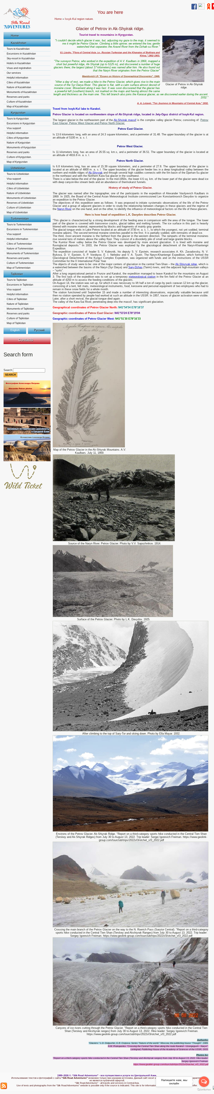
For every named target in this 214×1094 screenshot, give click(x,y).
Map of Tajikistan (16, 323)
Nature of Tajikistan (17, 303)
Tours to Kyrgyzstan (18, 118)
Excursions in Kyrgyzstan (21, 123)
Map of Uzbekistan (17, 212)
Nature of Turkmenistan (20, 248)
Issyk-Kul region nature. (79, 18)
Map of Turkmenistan (19, 267)
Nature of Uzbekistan (19, 193)
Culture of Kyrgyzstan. (19, 157)
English (14, 330)
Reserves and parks (18, 96)
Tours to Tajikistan (17, 279)
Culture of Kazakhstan (19, 101)
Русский (39, 330)
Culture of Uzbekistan (19, 207)
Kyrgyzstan (18, 112)
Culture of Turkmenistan (20, 263)
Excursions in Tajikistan (20, 284)
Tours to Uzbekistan (18, 174)
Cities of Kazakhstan (18, 82)
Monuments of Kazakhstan (22, 92)
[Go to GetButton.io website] (204, 1089)
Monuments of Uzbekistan (21, 198)
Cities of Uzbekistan (18, 188)
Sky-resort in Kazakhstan (21, 58)
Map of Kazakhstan (17, 106)
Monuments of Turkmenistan (23, 253)
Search (8, 370)
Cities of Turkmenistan (19, 243)
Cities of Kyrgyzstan (18, 137)
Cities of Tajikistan (17, 299)
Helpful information (17, 77)
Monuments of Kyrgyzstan (21, 147)
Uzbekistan (18, 168)
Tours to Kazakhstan (18, 48)
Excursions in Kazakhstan (21, 53)
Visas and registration (19, 68)
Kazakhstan (18, 42)
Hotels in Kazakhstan (19, 63)
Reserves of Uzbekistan (20, 202)
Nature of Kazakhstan (19, 87)
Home (15, 35)
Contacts (25, 340)
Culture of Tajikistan (18, 318)
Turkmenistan (20, 218)
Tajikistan (17, 274)
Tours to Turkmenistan (19, 224)
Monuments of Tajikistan (20, 308)
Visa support (14, 128)
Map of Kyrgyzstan (17, 161)
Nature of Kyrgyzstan (18, 142)
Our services (14, 72)
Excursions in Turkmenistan (22, 229)
